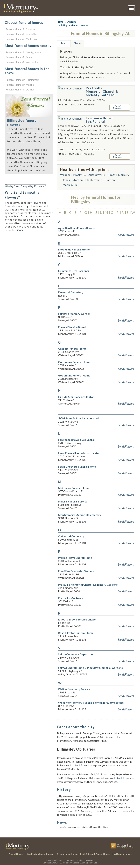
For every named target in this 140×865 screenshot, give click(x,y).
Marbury (123, 174)
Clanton (110, 179)
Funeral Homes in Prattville (21, 34)
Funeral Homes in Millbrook (21, 38)
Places (78, 43)
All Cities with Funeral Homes (96, 854)
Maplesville (70, 184)
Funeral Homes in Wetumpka (22, 62)
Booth (112, 174)
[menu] (131, 8)
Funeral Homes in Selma (19, 57)
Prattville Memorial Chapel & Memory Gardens (102, 91)
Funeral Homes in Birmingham (22, 79)
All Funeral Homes (122, 854)
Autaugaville (96, 174)
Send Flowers (126, 234)
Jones (66, 179)
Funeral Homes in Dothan (20, 89)
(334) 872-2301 (71, 153)
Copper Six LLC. (69, 860)
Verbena (65, 174)
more (21, 229)
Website (88, 104)
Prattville (79, 174)
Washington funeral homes (40, 854)
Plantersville (93, 179)
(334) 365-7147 (71, 104)
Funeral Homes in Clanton (20, 29)
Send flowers (81, 765)
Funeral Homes (16, 854)
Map (63, 43)
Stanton (78, 179)
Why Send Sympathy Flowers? (22, 194)
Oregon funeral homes (67, 854)
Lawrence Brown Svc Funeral (100, 119)
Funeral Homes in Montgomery (23, 52)
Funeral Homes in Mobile (20, 84)
